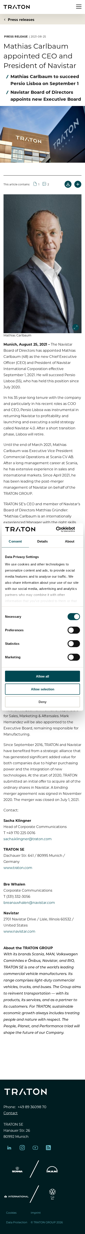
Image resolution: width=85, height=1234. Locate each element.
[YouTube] (35, 1148)
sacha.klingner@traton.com (27, 838)
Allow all (42, 676)
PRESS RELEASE (16, 36)
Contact (10, 1112)
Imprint (36, 1212)
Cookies (11, 1212)
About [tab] (70, 541)
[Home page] (16, 7)
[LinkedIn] (9, 1148)
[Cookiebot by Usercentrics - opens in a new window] (61, 529)
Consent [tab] (15, 541)
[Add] (77, 184)
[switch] (74, 630)
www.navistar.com (19, 931)
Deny (42, 702)
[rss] (48, 1148)
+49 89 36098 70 (32, 1106)
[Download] (68, 184)
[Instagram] (22, 1148)
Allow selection (42, 689)
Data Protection (16, 1222)
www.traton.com (17, 867)
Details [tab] (42, 541)
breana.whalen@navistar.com (29, 902)
